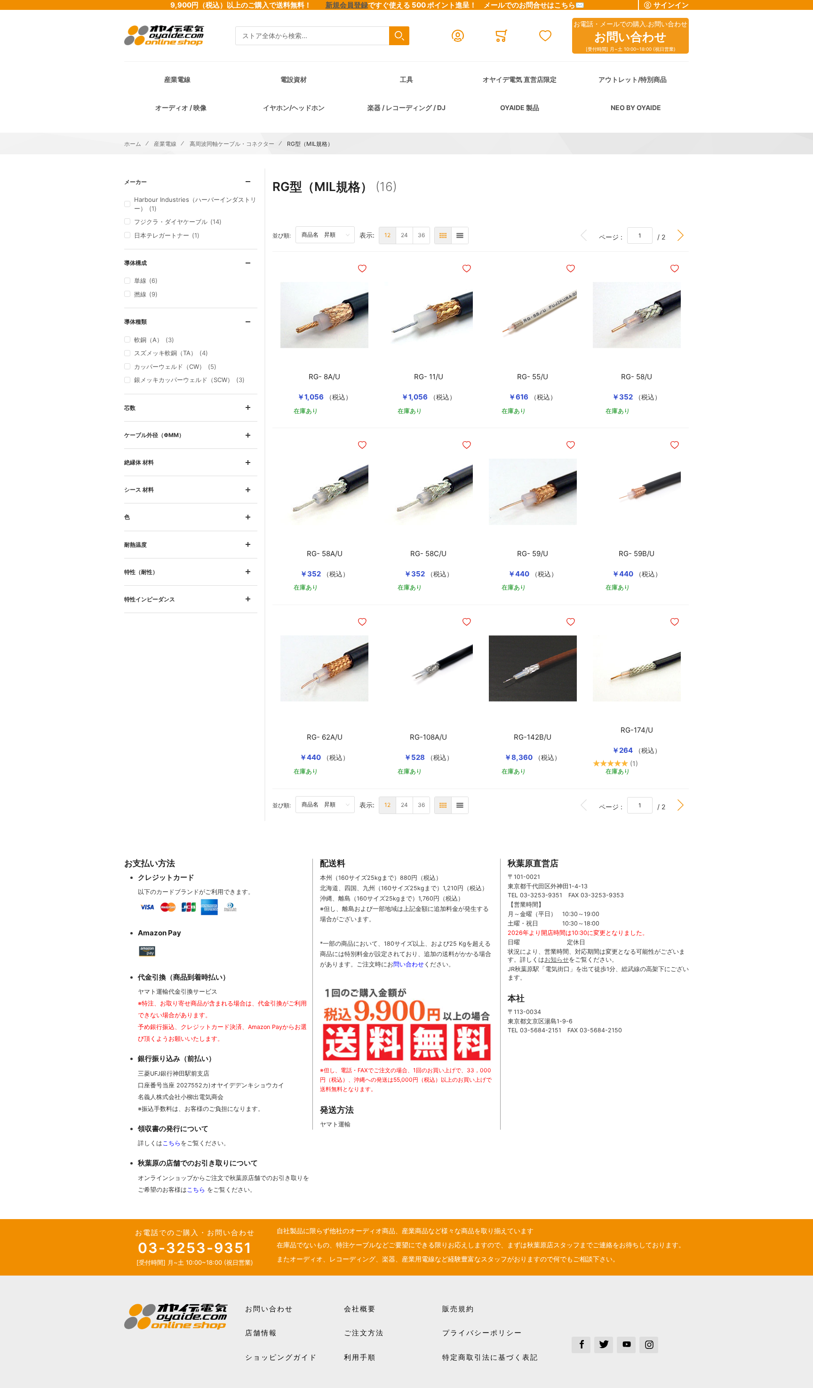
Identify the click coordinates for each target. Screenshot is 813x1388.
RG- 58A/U (325, 554)
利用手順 (360, 1357)
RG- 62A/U (325, 737)
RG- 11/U (428, 377)
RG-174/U (637, 730)
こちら (171, 1143)
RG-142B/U (532, 737)
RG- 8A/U (324, 377)
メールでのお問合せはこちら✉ (534, 4)
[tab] (190, 181)
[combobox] (322, 36)
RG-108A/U (428, 737)
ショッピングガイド (281, 1357)
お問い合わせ (269, 1308)
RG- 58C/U (428, 554)
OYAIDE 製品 (519, 108)
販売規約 (458, 1308)
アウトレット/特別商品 (632, 79)
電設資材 (293, 79)
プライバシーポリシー (482, 1332)
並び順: (283, 235)
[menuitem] (387, 235)
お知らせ (556, 959)
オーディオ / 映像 (181, 108)
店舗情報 (261, 1332)
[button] (363, 268)
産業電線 (177, 79)
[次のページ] (680, 235)
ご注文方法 (364, 1332)
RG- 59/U (532, 554)
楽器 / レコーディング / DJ (406, 108)
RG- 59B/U (636, 554)
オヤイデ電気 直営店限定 (520, 79)
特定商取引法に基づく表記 (490, 1357)
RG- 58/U (636, 377)
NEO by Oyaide (636, 108)
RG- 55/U (532, 377)
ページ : (613, 236)
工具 (406, 79)
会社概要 (360, 1308)
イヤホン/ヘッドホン (294, 108)
